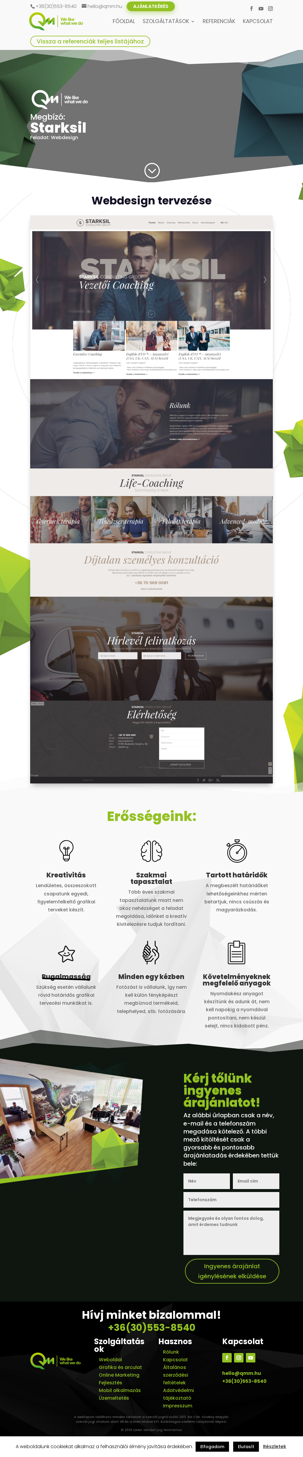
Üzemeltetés (114, 1398)
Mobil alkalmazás (120, 1390)
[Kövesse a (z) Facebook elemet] (227, 1357)
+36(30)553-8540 (151, 1327)
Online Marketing (119, 1375)
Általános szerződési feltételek (175, 1375)
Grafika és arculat (120, 1367)
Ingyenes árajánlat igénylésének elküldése (232, 1271)
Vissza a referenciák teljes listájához (90, 41)
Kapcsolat (258, 22)
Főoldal (124, 22)
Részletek (274, 1446)
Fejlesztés (110, 1382)
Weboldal (110, 1359)
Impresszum (177, 1405)
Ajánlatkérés (150, 6)
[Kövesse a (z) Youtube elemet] (250, 1357)
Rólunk (171, 1352)
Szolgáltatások (166, 22)
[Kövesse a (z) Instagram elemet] (239, 1357)
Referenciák (219, 22)
